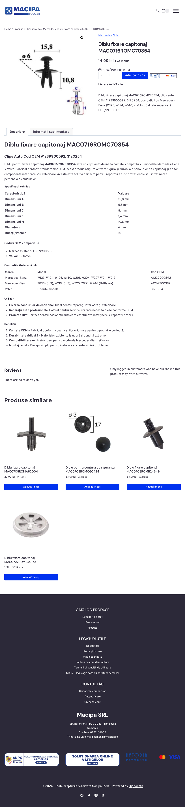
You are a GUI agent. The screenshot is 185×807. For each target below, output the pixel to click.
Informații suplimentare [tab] (51, 132)
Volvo (116, 35)
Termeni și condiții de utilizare (92, 668)
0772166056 (98, 732)
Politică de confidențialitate (92, 662)
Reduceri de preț (92, 617)
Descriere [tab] (17, 132)
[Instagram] (96, 795)
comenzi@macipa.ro (105, 737)
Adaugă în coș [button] (31, 486)
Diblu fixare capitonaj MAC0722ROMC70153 (20, 560)
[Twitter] (89, 795)
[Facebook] (82, 795)
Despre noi (92, 646)
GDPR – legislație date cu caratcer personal (92, 673)
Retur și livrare (92, 651)
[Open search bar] (158, 11)
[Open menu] (176, 11)
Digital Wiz (136, 786)
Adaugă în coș (135, 75)
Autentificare (93, 697)
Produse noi (92, 622)
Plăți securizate (92, 657)
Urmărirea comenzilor (92, 691)
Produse (92, 628)
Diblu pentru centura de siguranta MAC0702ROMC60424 (90, 469)
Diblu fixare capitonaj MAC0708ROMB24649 (143, 469)
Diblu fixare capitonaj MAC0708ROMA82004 (21, 469)
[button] (82, 38)
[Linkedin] (103, 795)
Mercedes (105, 35)
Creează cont (92, 702)
